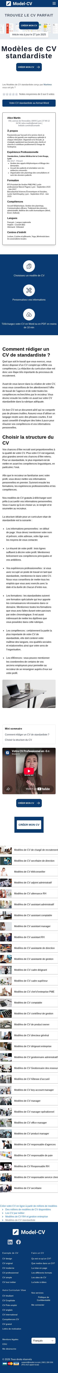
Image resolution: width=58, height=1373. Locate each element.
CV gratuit (7, 1324)
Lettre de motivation (11, 1329)
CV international (9, 1314)
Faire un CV (37, 1253)
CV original (7, 1263)
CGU (4, 1344)
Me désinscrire (9, 1349)
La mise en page (39, 1268)
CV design (7, 1258)
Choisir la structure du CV (18, 740)
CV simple (7, 1277)
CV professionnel (10, 1273)
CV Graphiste (8, 1300)
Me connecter (37, 1305)
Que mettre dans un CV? (43, 1263)
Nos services (37, 1293)
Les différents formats (41, 1273)
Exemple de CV (10, 1253)
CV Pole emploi (9, 1305)
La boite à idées (38, 1282)
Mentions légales (10, 1339)
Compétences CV (10, 1319)
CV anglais (7, 1310)
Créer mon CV (29, 25)
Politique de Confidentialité (43, 1298)
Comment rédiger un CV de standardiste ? (27, 734)
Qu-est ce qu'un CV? (41, 1258)
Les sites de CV (38, 1277)
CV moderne (8, 1268)
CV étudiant (7, 1296)
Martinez (48, 84)
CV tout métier (9, 1282)
